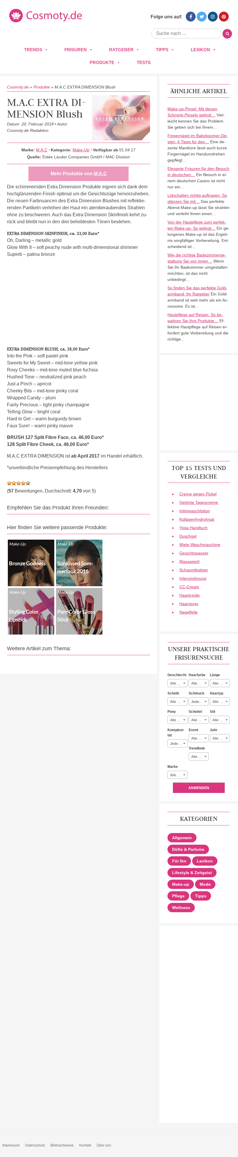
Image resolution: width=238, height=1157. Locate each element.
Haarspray (189, 603)
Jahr (213, 730)
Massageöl (189, 561)
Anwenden (198, 788)
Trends (33, 49)
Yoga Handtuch (193, 527)
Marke (172, 767)
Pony (171, 712)
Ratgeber (121, 49)
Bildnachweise (62, 1145)
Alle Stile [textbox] (219, 720)
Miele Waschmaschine (199, 544)
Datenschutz (35, 1145)
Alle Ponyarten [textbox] (178, 720)
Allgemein (182, 837)
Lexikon (200, 49)
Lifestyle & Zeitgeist (192, 872)
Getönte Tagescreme (198, 502)
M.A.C (41, 150)
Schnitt (173, 693)
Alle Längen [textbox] (221, 683)
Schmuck (196, 693)
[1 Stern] (9, 483)
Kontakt (85, 1145)
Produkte (102, 62)
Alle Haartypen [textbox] (221, 702)
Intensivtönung (192, 578)
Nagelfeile (188, 612)
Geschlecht (176, 675)
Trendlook (197, 748)
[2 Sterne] (14, 483)
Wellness (181, 907)
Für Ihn (179, 861)
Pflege (178, 896)
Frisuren (75, 49)
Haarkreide (189, 595)
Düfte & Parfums (188, 849)
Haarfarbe (197, 675)
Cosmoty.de (18, 87)
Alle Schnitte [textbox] (178, 702)
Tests (144, 62)
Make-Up (81, 150)
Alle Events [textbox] (199, 738)
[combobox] (177, 683)
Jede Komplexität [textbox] (178, 744)
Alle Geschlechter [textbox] (178, 683)
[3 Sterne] (18, 483)
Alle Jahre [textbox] (220, 738)
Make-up (180, 884)
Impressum (11, 1145)
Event (193, 730)
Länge (215, 675)
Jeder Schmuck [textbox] (199, 702)
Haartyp (216, 693)
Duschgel (187, 536)
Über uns (104, 1145)
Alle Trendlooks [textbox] (199, 757)
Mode (205, 884)
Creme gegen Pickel (198, 494)
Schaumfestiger (193, 570)
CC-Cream (189, 586)
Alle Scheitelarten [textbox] (199, 720)
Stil (212, 712)
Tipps (162, 49)
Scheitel (195, 712)
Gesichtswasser (193, 553)
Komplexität (175, 732)
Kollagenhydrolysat (196, 519)
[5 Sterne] (28, 483)
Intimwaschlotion (194, 510)
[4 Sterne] (23, 483)
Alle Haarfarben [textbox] (199, 683)
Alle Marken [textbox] (178, 775)
